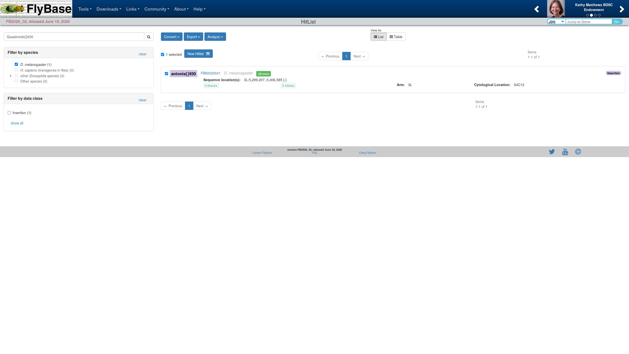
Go (616, 21)
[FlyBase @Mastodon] (538, 152)
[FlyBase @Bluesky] (523, 152)
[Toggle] (11, 76)
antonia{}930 (183, 73)
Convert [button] (170, 36)
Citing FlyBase (366, 152)
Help (198, 9)
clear (142, 53)
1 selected (174, 54)
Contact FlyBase (262, 152)
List (380, 36)
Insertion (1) (22, 112)
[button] (536, 7)
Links (131, 9)
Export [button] (192, 36)
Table (397, 36)
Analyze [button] (214, 36)
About (180, 9)
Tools (83, 9)
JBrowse (263, 74)
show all (17, 122)
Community (155, 9)
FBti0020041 (211, 73)
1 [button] (346, 56)
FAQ (314, 152)
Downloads (107, 9)
